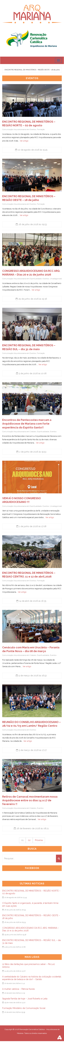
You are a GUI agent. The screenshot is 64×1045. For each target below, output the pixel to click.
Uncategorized (56, 279)
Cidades (33, 432)
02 (29, 840)
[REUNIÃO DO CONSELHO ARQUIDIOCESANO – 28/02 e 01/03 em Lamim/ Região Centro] (32, 700)
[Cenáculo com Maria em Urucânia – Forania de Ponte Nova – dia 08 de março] (32, 626)
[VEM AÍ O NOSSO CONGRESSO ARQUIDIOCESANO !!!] (32, 477)
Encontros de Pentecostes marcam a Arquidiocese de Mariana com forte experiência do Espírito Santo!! (26, 423)
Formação (41, 129)
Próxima (39, 840)
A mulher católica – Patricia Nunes (18, 989)
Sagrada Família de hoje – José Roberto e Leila (24, 998)
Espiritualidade (36, 279)
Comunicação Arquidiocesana (14, 129)
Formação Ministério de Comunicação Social (23, 1008)
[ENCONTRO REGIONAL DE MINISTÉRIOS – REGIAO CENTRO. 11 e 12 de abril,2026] (32, 551)
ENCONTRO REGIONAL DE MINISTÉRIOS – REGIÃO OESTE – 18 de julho (32, 70)
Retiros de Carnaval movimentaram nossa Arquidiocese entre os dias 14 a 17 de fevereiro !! (29, 800)
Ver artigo (24, 141)
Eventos (33, 129)
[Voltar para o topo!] (55, 1036)
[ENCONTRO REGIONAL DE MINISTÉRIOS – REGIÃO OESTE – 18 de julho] (32, 175)
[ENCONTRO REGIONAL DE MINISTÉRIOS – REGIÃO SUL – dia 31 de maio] (32, 324)
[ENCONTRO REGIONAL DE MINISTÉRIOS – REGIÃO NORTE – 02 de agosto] (32, 100)
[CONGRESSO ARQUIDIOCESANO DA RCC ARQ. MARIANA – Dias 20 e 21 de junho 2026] (32, 249)
